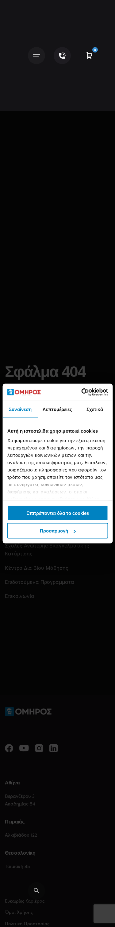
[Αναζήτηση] (36, 890)
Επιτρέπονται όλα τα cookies (57, 512)
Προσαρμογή (54, 530)
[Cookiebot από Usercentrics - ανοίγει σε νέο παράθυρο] (82, 392)
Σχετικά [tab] (94, 409)
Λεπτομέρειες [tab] (57, 409)
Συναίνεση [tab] (20, 409)
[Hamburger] (36, 55)
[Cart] (89, 55)
